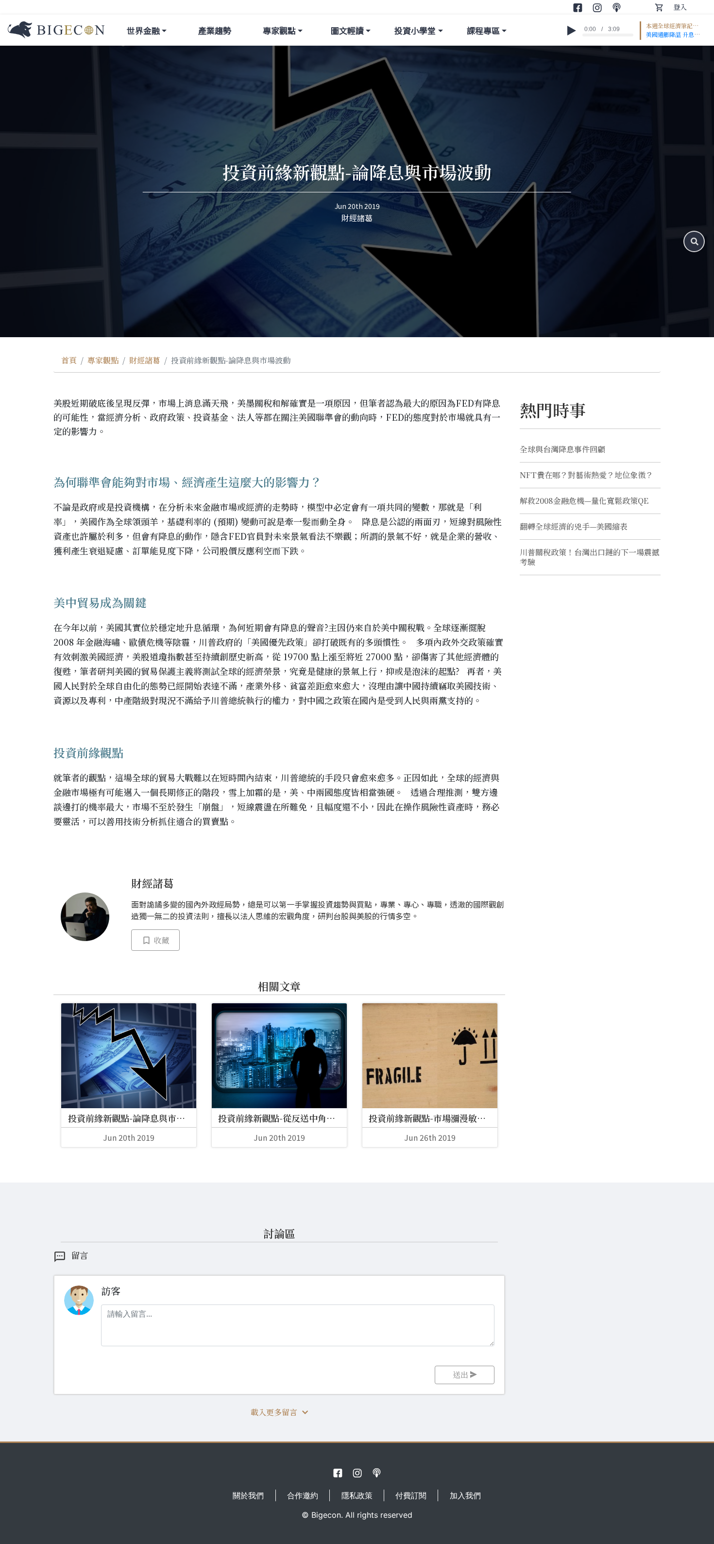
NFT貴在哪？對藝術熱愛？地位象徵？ (586, 475)
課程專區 (483, 30)
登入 (680, 7)
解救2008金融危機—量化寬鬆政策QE (584, 501)
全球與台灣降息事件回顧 (562, 449)
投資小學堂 (415, 30)
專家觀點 (279, 30)
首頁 (69, 360)
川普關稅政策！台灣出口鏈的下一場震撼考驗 (590, 557)
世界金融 (143, 30)
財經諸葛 (144, 360)
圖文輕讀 (347, 30)
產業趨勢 (214, 30)
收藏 (160, 940)
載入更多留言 (274, 1412)
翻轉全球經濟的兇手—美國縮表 (574, 527)
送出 (461, 1374)
